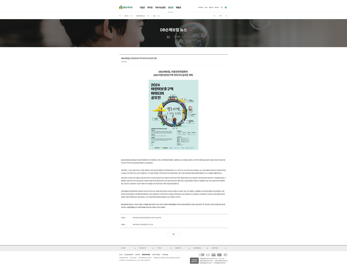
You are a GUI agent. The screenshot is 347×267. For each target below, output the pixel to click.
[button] (128, 248)
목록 (173, 234)
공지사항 (177, 37)
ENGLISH (216, 7)
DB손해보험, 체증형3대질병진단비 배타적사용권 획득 (147, 218)
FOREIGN (137, 254)
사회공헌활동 (165, 254)
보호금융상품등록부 (128, 254)
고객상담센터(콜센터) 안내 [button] (194, 260)
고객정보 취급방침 (156, 254)
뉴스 (168, 37)
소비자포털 (200, 7)
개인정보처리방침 (146, 254)
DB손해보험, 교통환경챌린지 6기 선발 (143, 224)
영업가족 (211, 7)
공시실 (205, 7)
